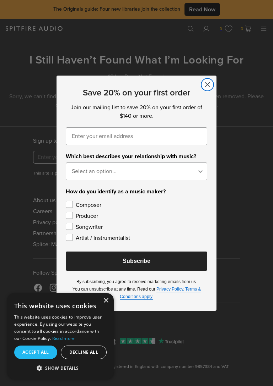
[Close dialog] (207, 84)
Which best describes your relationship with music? (131, 156)
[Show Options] (200, 171)
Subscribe (136, 261)
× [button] (105, 300)
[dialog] (60, 336)
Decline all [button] (83, 352)
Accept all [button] (35, 352)
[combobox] (134, 171)
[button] (60, 368)
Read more (63, 338)
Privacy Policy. (170, 289)
